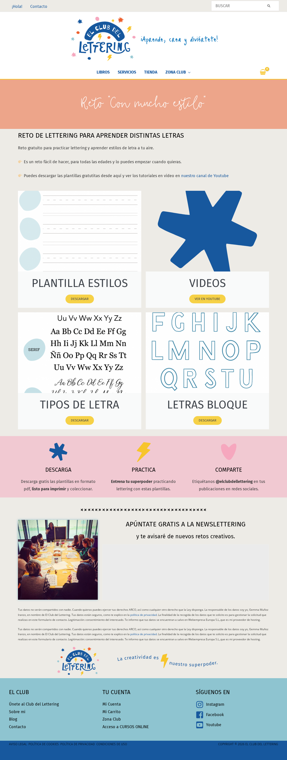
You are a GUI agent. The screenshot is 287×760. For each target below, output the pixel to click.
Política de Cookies (43, 744)
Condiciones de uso (111, 744)
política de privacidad (143, 615)
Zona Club (111, 719)
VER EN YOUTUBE (207, 299)
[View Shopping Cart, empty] (268, 72)
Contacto (17, 726)
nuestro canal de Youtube (205, 175)
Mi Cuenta (111, 704)
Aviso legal (18, 744)
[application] (188, 72)
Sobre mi (17, 711)
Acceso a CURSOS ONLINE (125, 726)
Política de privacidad (77, 744)
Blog (13, 719)
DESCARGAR (80, 299)
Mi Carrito (111, 711)
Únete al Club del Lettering (34, 704)
